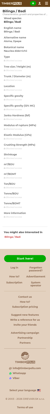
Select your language (22, 390)
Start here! (25, 258)
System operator (35, 284)
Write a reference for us (25, 319)
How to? (14, 276)
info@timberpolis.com (27, 368)
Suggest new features (25, 314)
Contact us (25, 296)
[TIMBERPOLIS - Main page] (11, 3)
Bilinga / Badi (12, 236)
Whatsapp (19, 373)
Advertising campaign (25, 332)
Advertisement (35, 276)
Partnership (25, 337)
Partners (25, 342)
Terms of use (25, 407)
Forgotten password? (36, 269)
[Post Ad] (33, 3)
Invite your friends (25, 324)
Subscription (14, 282)
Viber (16, 378)
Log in (14, 267)
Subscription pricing (25, 306)
